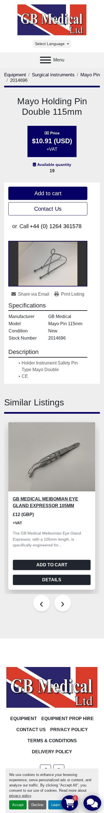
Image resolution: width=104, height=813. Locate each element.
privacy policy (20, 796)
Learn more (60, 805)
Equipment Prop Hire (67, 718)
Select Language (50, 43)
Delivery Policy (52, 751)
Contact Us (48, 209)
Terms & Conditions (52, 740)
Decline (37, 805)
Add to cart (48, 193)
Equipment (23, 718)
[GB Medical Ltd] (52, 687)
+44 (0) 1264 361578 (56, 226)
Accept (18, 805)
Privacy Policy (69, 729)
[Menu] (45, 60)
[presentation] (41, 603)
